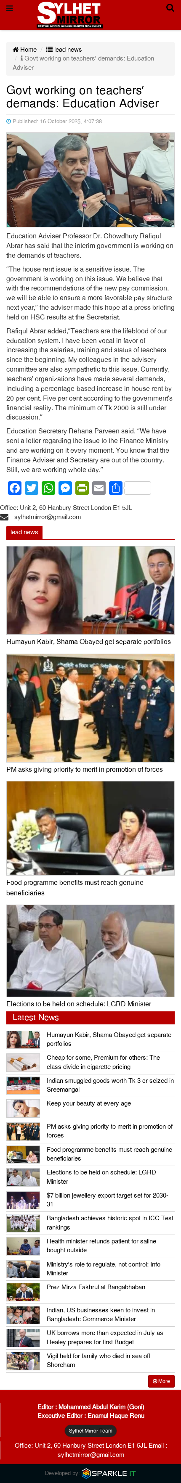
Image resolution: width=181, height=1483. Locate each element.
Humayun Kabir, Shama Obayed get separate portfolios (88, 642)
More (163, 1381)
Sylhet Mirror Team (90, 1431)
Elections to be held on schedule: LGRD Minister (78, 1004)
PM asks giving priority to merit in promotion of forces (84, 769)
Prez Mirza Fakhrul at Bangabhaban (96, 1287)
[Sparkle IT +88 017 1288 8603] (109, 1473)
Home (28, 49)
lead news (67, 49)
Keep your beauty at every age (89, 1103)
